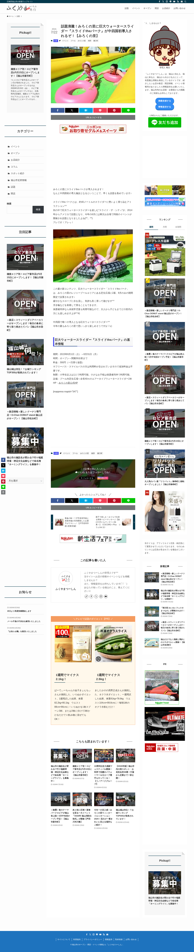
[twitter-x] (163, 1)
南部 (89, 41)
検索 (9, 203)
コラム (14, 166)
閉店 (13, 193)
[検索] (185, 1)
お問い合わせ (131, 939)
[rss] (178, 1)
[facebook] (159, 1)
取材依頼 (119, 939)
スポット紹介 (17, 173)
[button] (57, 110)
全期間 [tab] (178, 227)
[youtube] (174, 1)
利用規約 (77, 939)
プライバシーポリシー (93, 939)
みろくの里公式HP (68, 383)
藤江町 (95, 41)
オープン (15, 153)
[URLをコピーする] (3, 492)
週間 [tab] (151, 227)
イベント (65, 41)
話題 (55, 41)
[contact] (181, 1)
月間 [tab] (165, 227)
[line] (170, 1)
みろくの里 (82, 41)
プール (73, 41)
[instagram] (167, 1)
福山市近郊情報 (19, 180)
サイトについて (63, 939)
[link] (86, 596)
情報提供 (108, 939)
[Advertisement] (93, 158)
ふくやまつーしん (66, 589)
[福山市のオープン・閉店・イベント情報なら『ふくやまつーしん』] (22, 8)
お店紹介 (15, 160)
